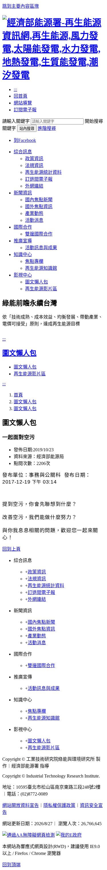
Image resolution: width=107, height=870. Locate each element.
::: (15, 89)
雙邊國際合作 (39, 233)
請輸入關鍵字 (16, 121)
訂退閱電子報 (39, 179)
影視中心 (23, 275)
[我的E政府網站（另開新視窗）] (69, 835)
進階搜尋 (47, 128)
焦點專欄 (34, 261)
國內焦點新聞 (39, 199)
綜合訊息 (23, 151)
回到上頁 (11, 549)
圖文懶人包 (36, 281)
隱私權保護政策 (59, 805)
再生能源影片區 (41, 288)
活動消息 (34, 220)
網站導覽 (23, 102)
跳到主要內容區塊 (20, 6)
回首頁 (20, 96)
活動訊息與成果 (41, 247)
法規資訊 (34, 165)
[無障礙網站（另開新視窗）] (28, 835)
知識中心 (23, 254)
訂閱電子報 (25, 109)
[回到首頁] (53, 75)
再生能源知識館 (41, 268)
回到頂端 (11, 864)
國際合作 (23, 227)
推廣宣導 (23, 240)
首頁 (18, 394)
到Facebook (25, 140)
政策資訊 (34, 158)
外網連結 (34, 186)
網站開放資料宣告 (20, 805)
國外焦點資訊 (39, 206)
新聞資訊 (23, 192)
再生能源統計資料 (43, 172)
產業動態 (34, 213)
